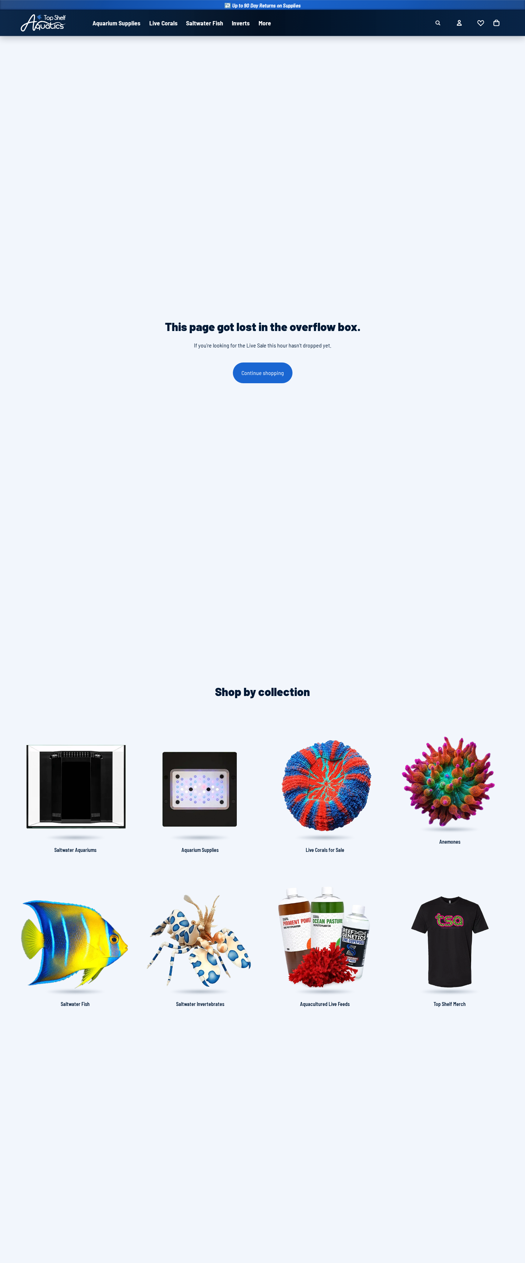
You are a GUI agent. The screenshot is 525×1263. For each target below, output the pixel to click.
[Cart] (496, 23)
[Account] (459, 23)
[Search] (438, 23)
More (265, 23)
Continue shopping (262, 372)
